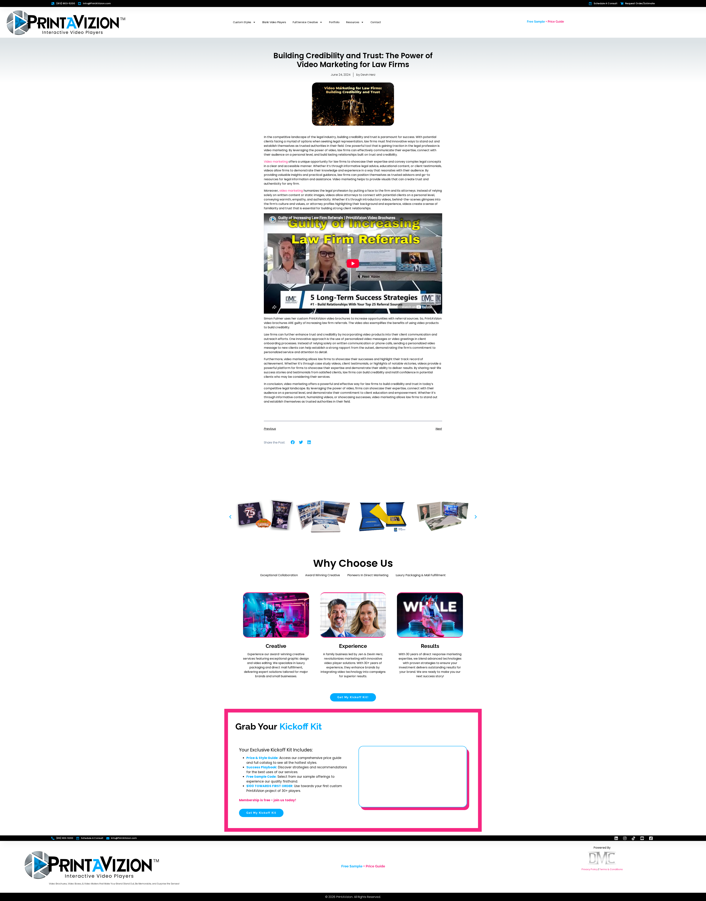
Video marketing (276, 161)
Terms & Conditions (611, 869)
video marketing (291, 191)
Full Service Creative (305, 22)
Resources (352, 22)
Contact (375, 22)
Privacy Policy (590, 869)
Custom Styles (242, 22)
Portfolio (334, 22)
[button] (293, 442)
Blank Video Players (274, 22)
